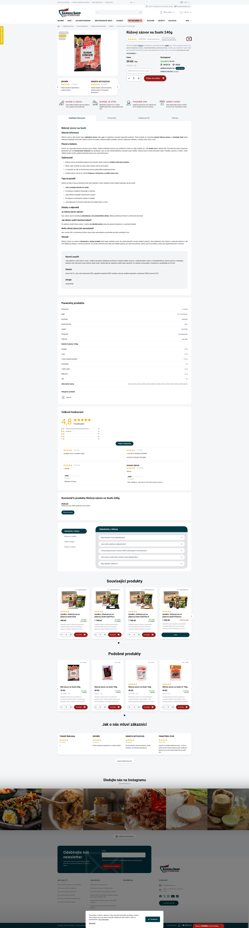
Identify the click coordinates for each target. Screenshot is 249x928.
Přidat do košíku (153, 78)
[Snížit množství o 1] (62, 635)
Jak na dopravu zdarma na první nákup (69, 884)
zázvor (140, 45)
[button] (117, 86)
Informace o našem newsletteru (67, 888)
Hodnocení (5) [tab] (144, 118)
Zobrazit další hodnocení (124, 761)
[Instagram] (168, 895)
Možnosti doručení (169, 71)
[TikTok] (177, 895)
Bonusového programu (144, 71)
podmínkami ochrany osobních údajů (131, 860)
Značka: (169, 40)
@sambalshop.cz (124, 783)
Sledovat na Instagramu (126, 836)
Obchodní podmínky (63, 2)
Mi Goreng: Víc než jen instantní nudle (101, 888)
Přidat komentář (68, 512)
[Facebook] (160, 895)
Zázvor (68, 397)
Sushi (83, 128)
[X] (164, 895)
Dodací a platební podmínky (80, 2)
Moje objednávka (97, 2)
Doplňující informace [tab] (77, 118)
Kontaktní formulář (168, 903)
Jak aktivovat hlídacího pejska (66, 902)
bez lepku (185, 329)
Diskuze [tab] (175, 118)
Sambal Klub (109, 2)
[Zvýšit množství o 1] (71, 635)
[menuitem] (61, 21)
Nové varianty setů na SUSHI (66, 895)
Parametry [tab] (112, 118)
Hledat (140, 12)
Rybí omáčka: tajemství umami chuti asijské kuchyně (103, 901)
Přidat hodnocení (124, 443)
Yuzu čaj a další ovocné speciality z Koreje (102, 891)
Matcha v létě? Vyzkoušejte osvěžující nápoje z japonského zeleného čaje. (104, 896)
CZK (185, 2)
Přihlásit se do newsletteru (112, 866)
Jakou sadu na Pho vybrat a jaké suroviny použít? (102, 907)
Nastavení (92, 923)
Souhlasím (154, 919)
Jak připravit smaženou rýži (98, 884)
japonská (185, 319)
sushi (167, 45)
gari (103, 137)
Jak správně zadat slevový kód (66, 891)
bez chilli (185, 339)
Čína (186, 324)
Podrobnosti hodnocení (153, 39)
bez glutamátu (183, 334)
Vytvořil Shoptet (172, 925)
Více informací (104, 919)
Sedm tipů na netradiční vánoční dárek (68, 898)
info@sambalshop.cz (169, 885)
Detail (175, 635)
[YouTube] (173, 895)
